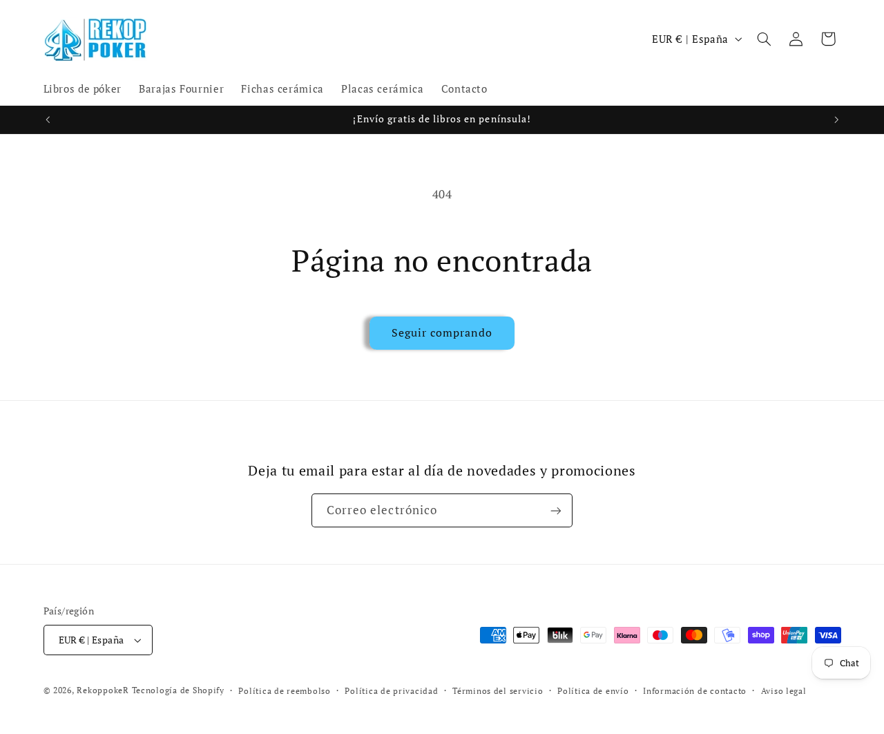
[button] (764, 39)
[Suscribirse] (556, 510)
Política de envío (593, 691)
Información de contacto (695, 691)
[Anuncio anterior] (47, 119)
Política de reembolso (284, 691)
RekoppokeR (102, 690)
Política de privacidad (391, 691)
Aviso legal (784, 691)
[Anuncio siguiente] (836, 119)
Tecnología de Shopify (178, 690)
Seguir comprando (442, 333)
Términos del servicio (497, 691)
